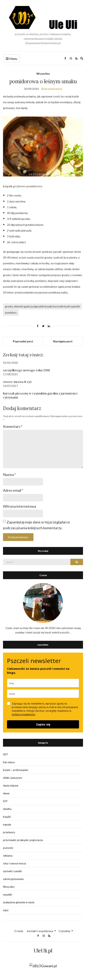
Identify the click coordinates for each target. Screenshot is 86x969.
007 (5, 754)
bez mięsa (9, 762)
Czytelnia (64, 931)
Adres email (13, 490)
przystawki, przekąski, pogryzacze (23, 840)
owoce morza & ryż (17, 382)
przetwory (9, 832)
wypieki (7, 894)
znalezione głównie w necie (18, 902)
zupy (6, 910)
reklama (7, 855)
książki (7, 816)
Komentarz (12, 426)
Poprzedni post (23, 341)
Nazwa (9, 474)
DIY (5, 801)
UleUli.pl (43, 951)
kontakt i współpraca (40, 931)
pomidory (11, 312)
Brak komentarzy (51, 88)
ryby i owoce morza (14, 863)
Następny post (63, 341)
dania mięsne (10, 785)
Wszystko (43, 73)
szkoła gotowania (13, 879)
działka (7, 808)
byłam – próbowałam (15, 770)
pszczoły (8, 847)
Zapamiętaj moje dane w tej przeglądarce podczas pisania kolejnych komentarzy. (36, 525)
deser (6, 793)
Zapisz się (43, 724)
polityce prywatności (23, 714)
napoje (7, 824)
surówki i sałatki (12, 871)
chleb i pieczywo (12, 777)
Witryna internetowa (19, 506)
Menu (13, 58)
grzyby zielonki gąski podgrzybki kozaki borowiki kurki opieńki (42, 306)
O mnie (18, 931)
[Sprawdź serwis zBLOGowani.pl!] (43, 965)
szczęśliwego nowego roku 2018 (26, 370)
